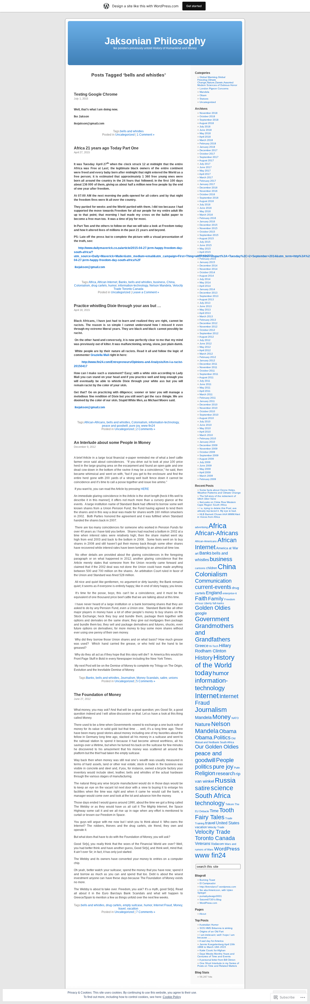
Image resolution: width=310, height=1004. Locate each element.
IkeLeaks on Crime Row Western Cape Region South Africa (216, 503)
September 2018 (209, 119)
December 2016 (208, 187)
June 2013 (206, 306)
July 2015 (205, 241)
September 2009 (209, 455)
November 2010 (208, 408)
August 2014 (206, 275)
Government (212, 619)
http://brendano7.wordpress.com (218, 886)
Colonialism (82, 285)
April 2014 (205, 286)
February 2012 (208, 357)
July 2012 (205, 340)
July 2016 (205, 204)
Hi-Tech (213, 646)
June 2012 (206, 343)
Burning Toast (207, 880)
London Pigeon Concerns (214, 88)
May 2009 (205, 469)
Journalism (128, 678)
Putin (237, 767)
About (202, 913)
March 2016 (206, 214)
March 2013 (206, 316)
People (225, 760)
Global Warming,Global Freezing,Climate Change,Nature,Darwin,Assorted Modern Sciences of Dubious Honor (217, 81)
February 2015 (208, 258)
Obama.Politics (213, 737)
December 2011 (208, 364)
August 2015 (206, 238)
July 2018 (205, 126)
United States (227, 823)
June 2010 (206, 425)
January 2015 (207, 262)
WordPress (227, 848)
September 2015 (209, 235)
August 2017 (206, 160)
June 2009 (206, 465)
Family (216, 598)
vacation (132, 908)
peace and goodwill (115, 425)
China (171, 282)
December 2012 (208, 323)
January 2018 (207, 147)
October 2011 (207, 370)
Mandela (204, 92)
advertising (201, 527)
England (214, 592)
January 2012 (207, 360)
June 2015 (206, 245)
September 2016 (209, 197)
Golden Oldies (213, 608)
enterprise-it (230, 593)
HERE (145, 489)
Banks (123, 282)
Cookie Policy (172, 997)
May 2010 (205, 428)
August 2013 (206, 299)
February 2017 (208, 180)
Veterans (202, 844)
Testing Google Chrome (95, 94)
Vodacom (217, 844)
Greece (201, 645)
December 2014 (208, 265)
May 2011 (205, 387)
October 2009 (207, 452)
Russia (225, 780)
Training (199, 823)
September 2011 (209, 374)
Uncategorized (125, 134)
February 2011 (208, 397)
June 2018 (206, 130)
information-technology (133, 285)
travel (122, 908)
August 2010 (206, 418)
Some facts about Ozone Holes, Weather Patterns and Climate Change (219, 491)
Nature (202, 724)
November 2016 (208, 191)
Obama (227, 731)
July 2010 (205, 421)
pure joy (134, 425)
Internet (207, 696)
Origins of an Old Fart (212, 931)
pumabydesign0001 (211, 896)
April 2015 (205, 252)
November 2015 (208, 228)
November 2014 (208, 269)
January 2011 (207, 401)
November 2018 (208, 113)
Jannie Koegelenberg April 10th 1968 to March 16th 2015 (216, 945)
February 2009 (208, 479)
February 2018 (208, 143)
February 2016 (208, 218)
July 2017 (205, 163)
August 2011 (206, 377)
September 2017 (209, 157)
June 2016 (206, 208)
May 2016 (205, 211)
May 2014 (205, 282)
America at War (227, 548)
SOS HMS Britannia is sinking (216, 928)
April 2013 (205, 313)
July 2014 (205, 279)
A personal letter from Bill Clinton (217, 959)
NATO (235, 718)
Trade (228, 818)
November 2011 (208, 367)
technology (210, 803)
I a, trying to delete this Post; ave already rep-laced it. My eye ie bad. (217, 509)
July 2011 (205, 380)
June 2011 (205, 384)
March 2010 (206, 435)
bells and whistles (132, 131)
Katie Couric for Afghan (212, 950)
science (222, 788)
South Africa (213, 795)
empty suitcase (132, 905)
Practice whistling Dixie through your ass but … (117, 306)
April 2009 (205, 472)
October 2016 (207, 194)
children (211, 568)
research (225, 773)
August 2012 (206, 336)
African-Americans (206, 541)
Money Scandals (148, 678)
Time (214, 811)
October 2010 (207, 411)
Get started (194, 6)
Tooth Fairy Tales (214, 813)
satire (163, 678)
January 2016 (207, 221)
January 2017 (207, 184)
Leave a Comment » (145, 292)
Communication (213, 581)
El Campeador (208, 883)
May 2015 (205, 248)
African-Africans (94, 422)
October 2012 (207, 330)
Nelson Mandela (160, 285)
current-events (213, 587)
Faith (201, 598)
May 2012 (205, 347)
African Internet (107, 282)
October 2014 (207, 272)
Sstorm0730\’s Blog (210, 899)
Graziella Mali (100, 355)
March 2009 (206, 475)
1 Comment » (146, 134)
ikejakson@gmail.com (90, 267)
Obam (203, 95)
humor (112, 285)
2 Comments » (145, 429)
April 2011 (204, 391)
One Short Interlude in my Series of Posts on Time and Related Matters (218, 964)
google (201, 613)
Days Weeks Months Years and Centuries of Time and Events (215, 955)
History (204, 658)
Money (177, 905)
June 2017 (206, 167)
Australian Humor (208, 924)
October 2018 (207, 116)
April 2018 (205, 136)
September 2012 (209, 333)
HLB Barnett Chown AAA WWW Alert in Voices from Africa (218, 515)
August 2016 (206, 201)
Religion (205, 773)
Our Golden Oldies (217, 747)
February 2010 (208, 438)
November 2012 (208, 326)
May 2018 (205, 133)
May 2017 (205, 170)
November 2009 (208, 448)
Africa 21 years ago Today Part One (106, 148)
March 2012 (206, 353)
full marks (218, 603)
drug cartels (99, 285)
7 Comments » (145, 912)
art (197, 553)
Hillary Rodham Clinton (213, 648)
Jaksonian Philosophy (155, 41)
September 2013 (209, 296)
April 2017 (205, 174)
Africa (92, 282)
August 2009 (206, 458)
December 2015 (208, 225)
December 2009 (208, 445)
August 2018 (206, 123)
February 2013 (208, 319)
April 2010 (205, 431)
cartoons (200, 568)
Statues (204, 98)
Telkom (229, 804)
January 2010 (207, 441)
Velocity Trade (216, 827)
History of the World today (214, 665)
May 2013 (205, 309)
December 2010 (208, 404)
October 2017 (207, 153)
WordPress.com (208, 903)
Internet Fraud (163, 905)
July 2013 (205, 302)
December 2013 (208, 292)
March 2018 (206, 140)
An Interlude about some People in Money (112, 442)
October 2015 (207, 231)
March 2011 (206, 394)
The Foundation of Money (97, 695)
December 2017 (208, 150)
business (159, 282)
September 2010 (209, 414)
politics (203, 767)
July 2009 (205, 462)
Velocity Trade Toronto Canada (215, 835)
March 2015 (206, 255)
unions (173, 678)
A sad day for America (211, 941)
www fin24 (148, 425)
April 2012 (205, 350)
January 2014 (207, 289)
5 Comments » (145, 681)
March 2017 (206, 177)
